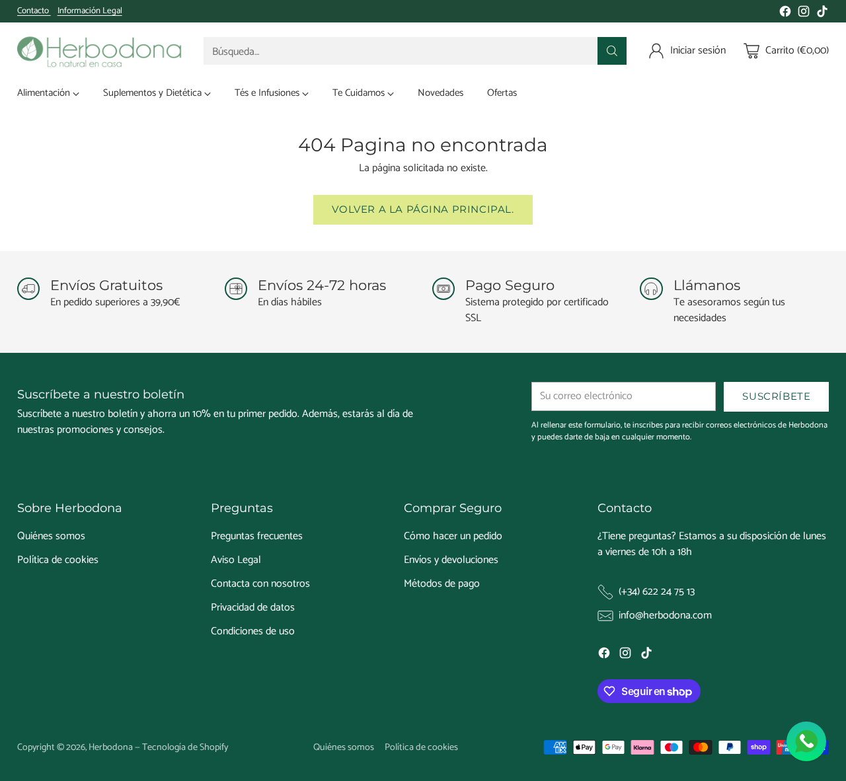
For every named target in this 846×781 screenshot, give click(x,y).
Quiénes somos (51, 536)
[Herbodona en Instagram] (803, 14)
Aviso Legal (236, 560)
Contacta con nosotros (260, 584)
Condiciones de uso (253, 631)
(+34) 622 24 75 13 (657, 592)
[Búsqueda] (612, 51)
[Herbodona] (99, 51)
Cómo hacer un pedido (453, 536)
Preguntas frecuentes (257, 536)
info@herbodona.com (665, 616)
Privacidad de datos (253, 607)
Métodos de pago (442, 584)
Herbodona (111, 747)
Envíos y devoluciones (451, 560)
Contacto (34, 11)
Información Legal (90, 11)
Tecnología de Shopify (185, 747)
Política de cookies (57, 560)
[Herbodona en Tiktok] (822, 14)
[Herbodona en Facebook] (785, 14)
